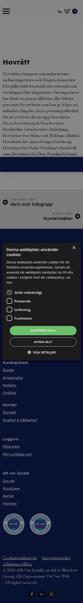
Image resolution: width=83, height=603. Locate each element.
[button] (42, 352)
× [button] (73, 247)
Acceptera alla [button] (43, 330)
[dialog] (41, 301)
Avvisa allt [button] (43, 342)
